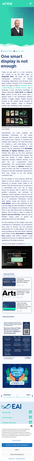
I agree (17, 260)
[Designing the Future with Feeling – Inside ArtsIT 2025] (9, 294)
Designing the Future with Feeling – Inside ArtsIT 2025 (23, 292)
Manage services (16, 440)
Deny (17, 450)
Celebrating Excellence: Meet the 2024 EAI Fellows (23, 280)
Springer (28, 244)
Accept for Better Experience (17, 445)
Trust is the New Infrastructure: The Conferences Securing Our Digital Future (24, 305)
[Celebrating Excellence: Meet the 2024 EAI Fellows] (9, 282)
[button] (31, 426)
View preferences (17, 454)
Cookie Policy (11, 458)
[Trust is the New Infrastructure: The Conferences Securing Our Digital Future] (9, 306)
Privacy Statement (20, 458)
